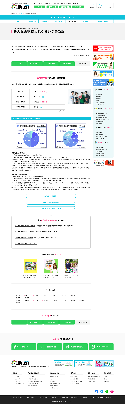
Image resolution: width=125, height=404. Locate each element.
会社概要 (85, 397)
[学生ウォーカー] (20, 6)
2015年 (36, 300)
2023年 (46, 295)
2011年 (73, 300)
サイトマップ (109, 397)
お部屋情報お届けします (101, 113)
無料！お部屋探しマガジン (102, 147)
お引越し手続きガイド (101, 121)
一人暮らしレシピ (100, 105)
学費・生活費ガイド (100, 123)
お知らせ (92, 397)
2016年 (27, 300)
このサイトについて (30, 397)
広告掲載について (75, 397)
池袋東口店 (106, 381)
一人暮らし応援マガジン (101, 115)
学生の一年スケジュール (55, 386)
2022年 (55, 295)
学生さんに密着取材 (100, 103)
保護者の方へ (65, 397)
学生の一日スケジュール (55, 383)
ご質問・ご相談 (91, 381)
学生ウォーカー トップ (15, 13)
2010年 (82, 300)
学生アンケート (99, 96)
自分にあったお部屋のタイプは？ (103, 119)
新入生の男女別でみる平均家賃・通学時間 (28, 232)
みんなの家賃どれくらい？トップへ (26, 244)
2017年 (18, 300)
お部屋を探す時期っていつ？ (102, 117)
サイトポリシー (55, 397)
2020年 (73, 295)
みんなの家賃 (99, 94)
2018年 (27, 298)
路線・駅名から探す (100, 155)
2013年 (55, 300)
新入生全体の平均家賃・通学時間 (25, 226)
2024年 (36, 295)
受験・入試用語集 (100, 138)
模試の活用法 (99, 132)
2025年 (27, 295)
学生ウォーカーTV (54, 377)
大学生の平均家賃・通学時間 (24, 238)
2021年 (64, 295)
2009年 (18, 303)
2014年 (46, 300)
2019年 (18, 298)
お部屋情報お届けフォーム (102, 149)
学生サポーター (99, 100)
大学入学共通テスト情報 (101, 136)
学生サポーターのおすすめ (17, 383)
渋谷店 (105, 377)
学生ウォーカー (20, 362)
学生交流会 (98, 98)
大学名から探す (99, 151)
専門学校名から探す (100, 153)
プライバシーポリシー (44, 397)
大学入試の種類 (99, 134)
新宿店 (105, 379)
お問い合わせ (100, 397)
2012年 (64, 300)
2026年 (18, 295)
